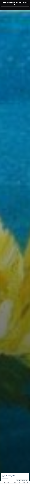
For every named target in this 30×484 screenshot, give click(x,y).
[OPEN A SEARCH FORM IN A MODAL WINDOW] (28, 8)
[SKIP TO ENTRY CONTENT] (15, 276)
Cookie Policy (5, 478)
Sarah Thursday (15, 264)
